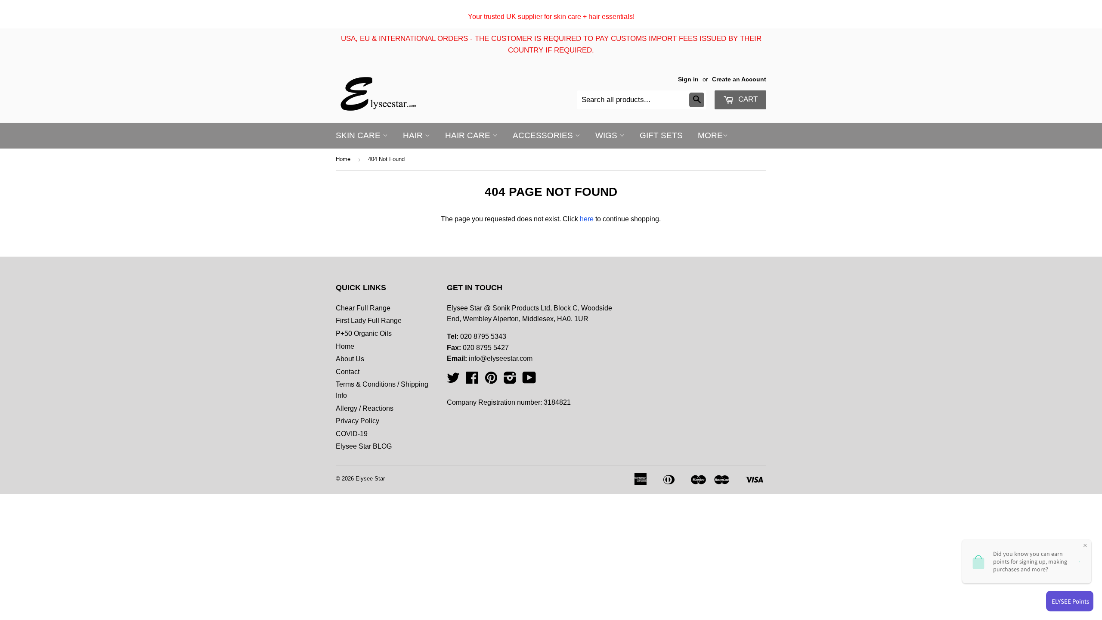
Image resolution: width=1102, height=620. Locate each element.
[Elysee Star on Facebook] (472, 380)
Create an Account (739, 79)
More (710, 135)
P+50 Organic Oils (364, 333)
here (587, 219)
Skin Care (359, 135)
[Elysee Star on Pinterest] (491, 380)
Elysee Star (370, 478)
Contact (347, 371)
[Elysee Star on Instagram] (510, 380)
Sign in (688, 79)
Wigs (607, 135)
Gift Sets (661, 135)
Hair (414, 135)
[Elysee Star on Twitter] (453, 380)
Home (343, 159)
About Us (350, 359)
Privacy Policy (357, 421)
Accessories (544, 135)
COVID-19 (352, 433)
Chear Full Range (363, 308)
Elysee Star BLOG (364, 446)
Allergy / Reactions (364, 408)
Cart (747, 99)
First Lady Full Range (369, 320)
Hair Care (468, 135)
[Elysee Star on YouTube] (529, 380)
